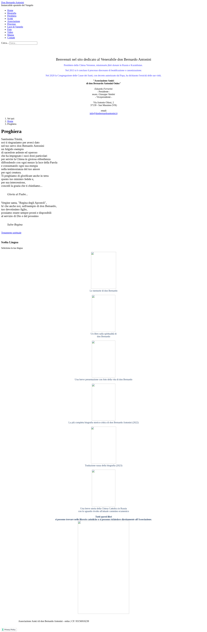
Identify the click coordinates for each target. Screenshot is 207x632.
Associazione (13, 21)
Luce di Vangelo (15, 26)
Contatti (11, 37)
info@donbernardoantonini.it (103, 113)
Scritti (10, 18)
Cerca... (5, 43)
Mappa (10, 35)
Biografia (11, 13)
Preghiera (11, 16)
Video (10, 32)
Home (10, 10)
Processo (11, 24)
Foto (9, 29)
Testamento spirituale (11, 232)
